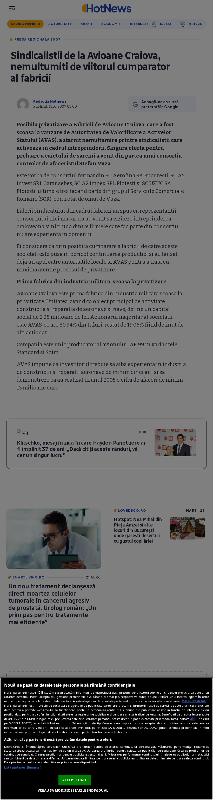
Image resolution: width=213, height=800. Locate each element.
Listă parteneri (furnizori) (22, 767)
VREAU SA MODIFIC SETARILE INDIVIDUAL (73, 790)
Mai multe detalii (194, 701)
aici (192, 719)
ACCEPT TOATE (74, 780)
